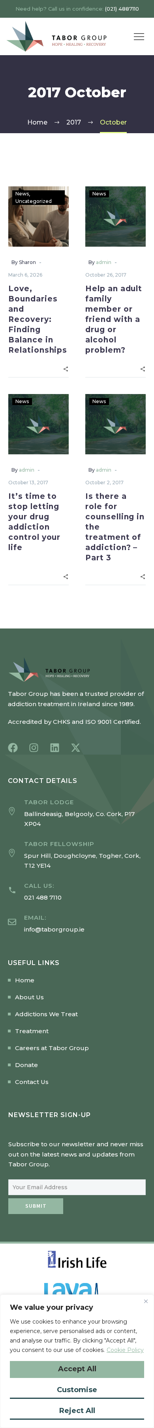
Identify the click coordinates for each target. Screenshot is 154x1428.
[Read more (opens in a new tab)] (77, 892)
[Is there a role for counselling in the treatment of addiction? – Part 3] (115, 424)
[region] (77, 1361)
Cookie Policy (125, 1350)
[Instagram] (34, 748)
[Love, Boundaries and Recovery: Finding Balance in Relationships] (38, 216)
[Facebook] (13, 748)
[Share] (66, 368)
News (22, 194)
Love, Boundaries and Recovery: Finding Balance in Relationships (37, 319)
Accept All (77, 1369)
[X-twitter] (76, 748)
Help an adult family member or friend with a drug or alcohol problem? (113, 319)
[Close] (145, 1301)
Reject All (77, 1410)
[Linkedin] (55, 748)
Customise (77, 1389)
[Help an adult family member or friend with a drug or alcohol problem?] (115, 216)
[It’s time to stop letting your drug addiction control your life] (38, 424)
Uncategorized (33, 201)
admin (103, 262)
